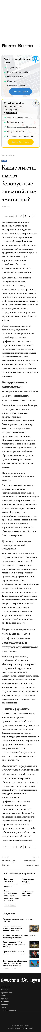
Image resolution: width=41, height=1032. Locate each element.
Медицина (5, 1001)
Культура (4, 998)
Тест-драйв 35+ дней (20, 142)
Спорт (4, 160)
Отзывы (22, 85)
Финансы (5, 990)
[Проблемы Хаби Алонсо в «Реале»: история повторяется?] (34, 954)
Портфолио (12, 85)
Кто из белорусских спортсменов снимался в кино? (31, 862)
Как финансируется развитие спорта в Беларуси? (9, 862)
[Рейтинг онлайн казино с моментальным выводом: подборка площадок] (34, 928)
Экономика (5, 987)
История (4, 1004)
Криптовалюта (7, 993)
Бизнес (3, 996)
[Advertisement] (20, 21)
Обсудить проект (20, 91)
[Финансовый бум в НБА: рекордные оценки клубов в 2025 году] (34, 944)
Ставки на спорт (9, 1010)
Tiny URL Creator (27, 1028)
